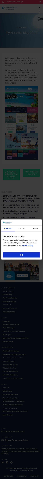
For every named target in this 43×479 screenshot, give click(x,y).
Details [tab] (21, 228)
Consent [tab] (7, 228)
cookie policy (27, 245)
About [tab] (35, 228)
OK (21, 255)
